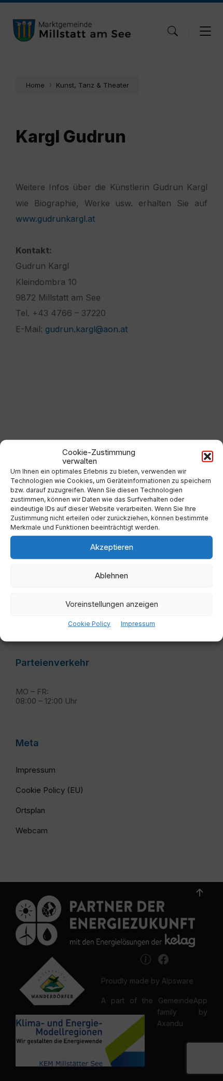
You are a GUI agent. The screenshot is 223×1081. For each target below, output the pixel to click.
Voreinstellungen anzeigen (111, 604)
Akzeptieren (111, 547)
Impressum (138, 623)
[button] (207, 456)
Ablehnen (111, 575)
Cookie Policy (89, 623)
